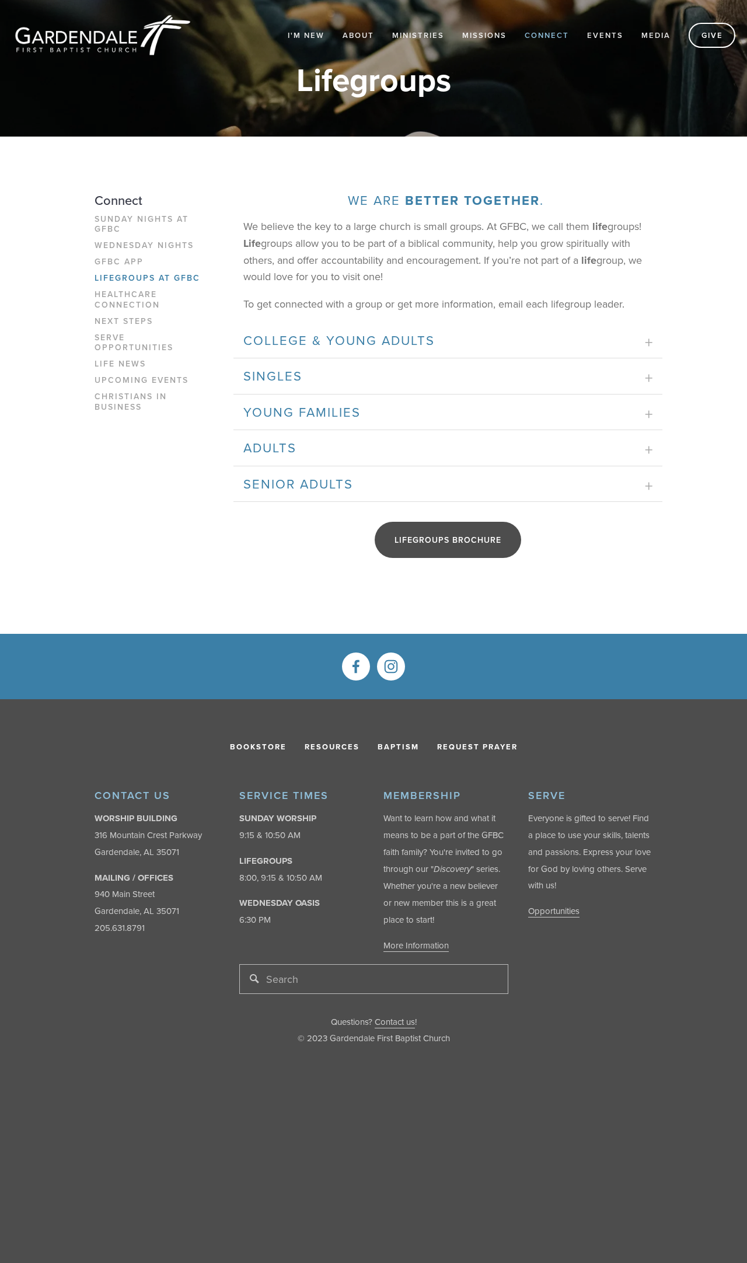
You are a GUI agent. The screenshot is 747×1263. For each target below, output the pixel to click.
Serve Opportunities (134, 343)
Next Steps (124, 321)
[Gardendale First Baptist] (391, 667)
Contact (389, 1022)
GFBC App (119, 262)
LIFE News (120, 364)
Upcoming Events (142, 380)
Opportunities (554, 911)
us (409, 1022)
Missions (484, 35)
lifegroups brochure (448, 540)
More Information (416, 945)
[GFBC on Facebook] (356, 667)
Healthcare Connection (127, 299)
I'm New (306, 35)
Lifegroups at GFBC (147, 278)
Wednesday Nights (144, 245)
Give (712, 35)
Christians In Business (131, 402)
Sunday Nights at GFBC (142, 224)
